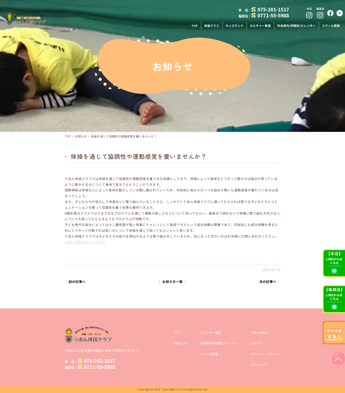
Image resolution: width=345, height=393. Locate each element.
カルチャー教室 (210, 332)
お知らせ (81, 136)
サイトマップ (259, 365)
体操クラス (180, 343)
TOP (68, 136)
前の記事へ (77, 281)
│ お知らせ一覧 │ (172, 281)
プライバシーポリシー (265, 354)
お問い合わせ (259, 332)
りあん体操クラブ (171, 389)
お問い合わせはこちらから (85, 242)
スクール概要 (209, 354)
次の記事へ (267, 281)
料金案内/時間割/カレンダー (219, 343)
